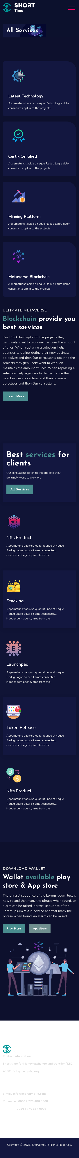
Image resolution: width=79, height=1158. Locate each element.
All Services (19, 489)
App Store (40, 928)
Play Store (14, 928)
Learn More (15, 396)
